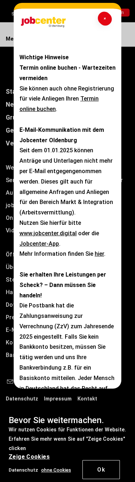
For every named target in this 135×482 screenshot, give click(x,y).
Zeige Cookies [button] (29, 456)
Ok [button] (101, 469)
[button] (56, 469)
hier (99, 253)
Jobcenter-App (39, 243)
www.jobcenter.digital (48, 233)
